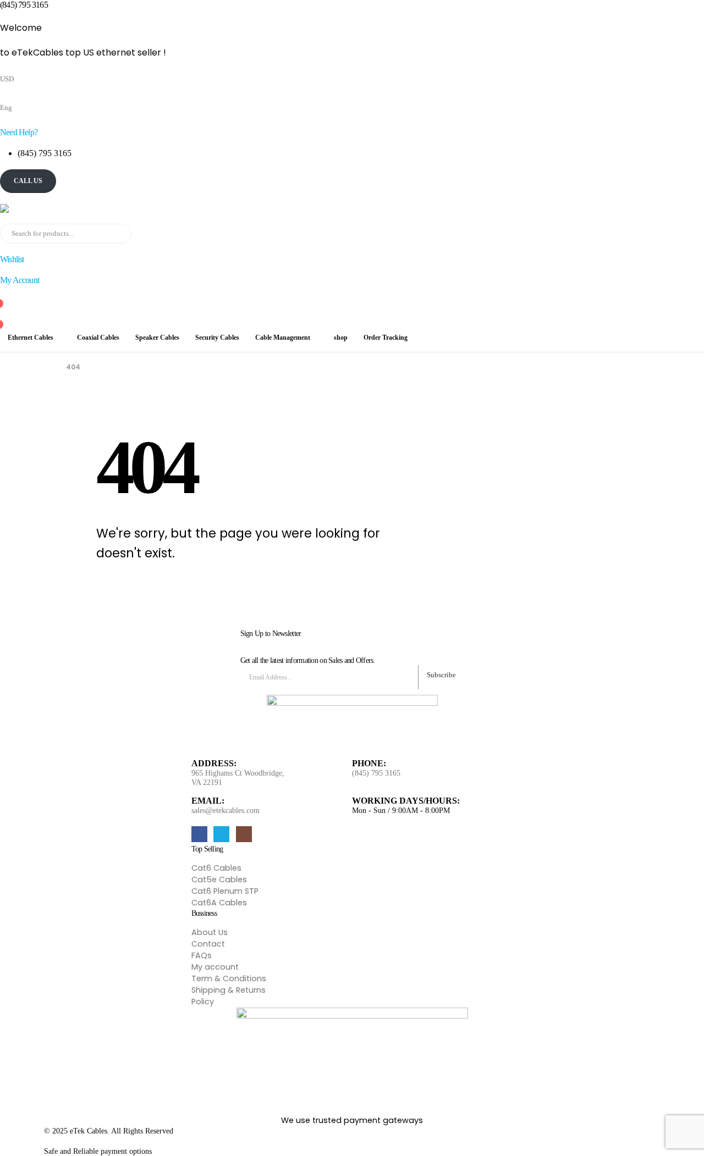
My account (215, 966)
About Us (209, 932)
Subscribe (441, 675)
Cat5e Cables (219, 879)
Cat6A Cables (219, 902)
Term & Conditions (228, 978)
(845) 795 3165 (376, 773)
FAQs (201, 955)
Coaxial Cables (98, 337)
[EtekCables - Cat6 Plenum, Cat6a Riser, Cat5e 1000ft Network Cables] (55, 208)
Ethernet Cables (30, 337)
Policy (202, 1001)
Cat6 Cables (216, 867)
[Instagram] (244, 834)
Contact (208, 943)
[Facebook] (199, 834)
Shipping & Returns (228, 989)
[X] (221, 834)
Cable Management (282, 337)
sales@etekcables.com (225, 810)
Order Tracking (386, 337)
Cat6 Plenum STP (224, 891)
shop (341, 337)
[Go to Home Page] (47, 367)
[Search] (121, 233)
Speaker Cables (157, 337)
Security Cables (217, 337)
